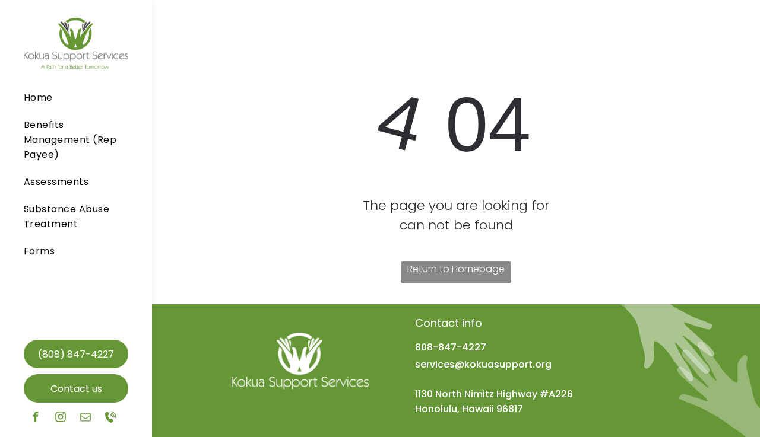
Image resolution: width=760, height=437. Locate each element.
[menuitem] (71, 100)
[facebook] (35, 418)
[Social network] (110, 418)
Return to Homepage (456, 269)
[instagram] (60, 418)
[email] (85, 418)
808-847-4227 (450, 347)
